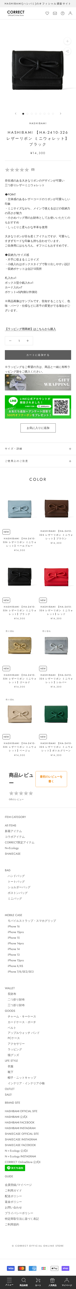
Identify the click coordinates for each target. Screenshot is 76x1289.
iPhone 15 (12, 938)
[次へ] (60, 113)
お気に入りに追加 (38, 428)
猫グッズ (12, 1055)
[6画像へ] (44, 114)
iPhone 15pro (14, 932)
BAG (8, 870)
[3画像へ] (32, 114)
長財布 (10, 994)
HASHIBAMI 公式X (16, 1117)
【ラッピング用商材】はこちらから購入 (30, 329)
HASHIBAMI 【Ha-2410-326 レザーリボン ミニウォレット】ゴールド (20, 678)
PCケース (12, 1038)
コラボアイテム (15, 837)
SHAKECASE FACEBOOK (20, 1145)
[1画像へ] (23, 114)
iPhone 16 (12, 926)
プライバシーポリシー (19, 1213)
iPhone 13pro (14, 960)
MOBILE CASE (13, 915)
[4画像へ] (36, 114)
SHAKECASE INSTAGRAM (21, 1139)
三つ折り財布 (15, 1005)
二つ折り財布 (15, 999)
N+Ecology (12, 848)
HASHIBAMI (38, 123)
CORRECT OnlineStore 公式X (23, 1162)
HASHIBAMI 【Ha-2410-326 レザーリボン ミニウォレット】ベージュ (20, 747)
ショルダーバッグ (17, 887)
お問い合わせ (13, 1207)
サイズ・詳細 (13, 448)
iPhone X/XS (14, 966)
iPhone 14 (12, 949)
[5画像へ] (40, 114)
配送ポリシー (13, 1196)
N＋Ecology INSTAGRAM (20, 1156)
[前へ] (15, 113)
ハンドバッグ (15, 876)
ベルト (10, 1028)
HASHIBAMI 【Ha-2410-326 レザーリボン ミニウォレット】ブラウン (56, 534)
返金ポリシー (13, 1202)
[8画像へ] (53, 114)
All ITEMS (10, 825)
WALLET (10, 988)
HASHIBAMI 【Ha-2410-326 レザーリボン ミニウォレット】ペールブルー (20, 542)
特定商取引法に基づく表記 (22, 1219)
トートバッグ (15, 882)
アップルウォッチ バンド (22, 1033)
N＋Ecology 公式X (16, 1151)
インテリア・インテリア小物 (25, 1083)
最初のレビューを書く (51, 779)
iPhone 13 (12, 955)
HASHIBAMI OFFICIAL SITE (21, 1111)
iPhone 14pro (14, 943)
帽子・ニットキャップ (20, 1078)
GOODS (10, 1011)
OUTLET (10, 1089)
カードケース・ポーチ (20, 1022)
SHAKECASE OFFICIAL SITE (22, 1134)
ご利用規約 (12, 1224)
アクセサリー (15, 1044)
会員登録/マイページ (18, 1185)
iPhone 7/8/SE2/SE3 (19, 972)
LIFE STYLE (11, 1061)
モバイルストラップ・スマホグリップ (30, 921)
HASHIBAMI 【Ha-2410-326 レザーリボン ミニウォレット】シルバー (56, 678)
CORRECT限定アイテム (19, 842)
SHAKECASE (13, 854)
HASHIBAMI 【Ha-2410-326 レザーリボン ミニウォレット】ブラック (20, 610)
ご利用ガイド (13, 1190)
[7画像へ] (49, 114)
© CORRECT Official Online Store (38, 1245)
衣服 (9, 1066)
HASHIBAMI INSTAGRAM (20, 1128)
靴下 (9, 1072)
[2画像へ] (27, 114)
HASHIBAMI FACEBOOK (19, 1122)
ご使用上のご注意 (16, 461)
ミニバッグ (13, 898)
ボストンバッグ (16, 893)
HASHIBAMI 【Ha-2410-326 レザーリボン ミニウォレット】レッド (56, 610)
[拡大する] (67, 41)
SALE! (8, 1095)
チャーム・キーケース (20, 1016)
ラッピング (13, 1049)
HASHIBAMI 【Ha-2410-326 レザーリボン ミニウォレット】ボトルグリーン (56, 747)
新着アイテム (13, 831)
